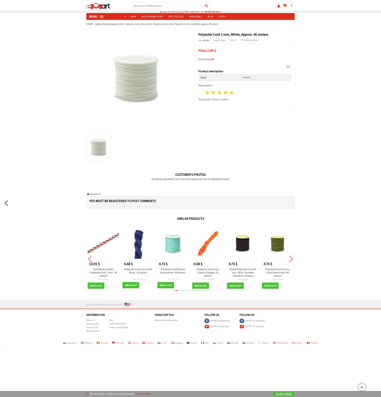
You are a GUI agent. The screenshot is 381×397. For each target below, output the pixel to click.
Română (104, 343)
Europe (193, 343)
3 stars (220, 92)
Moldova (314, 343)
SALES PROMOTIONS (152, 16)
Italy (207, 343)
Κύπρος (265, 343)
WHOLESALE (195, 16)
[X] (87, 393)
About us (90, 320)
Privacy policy (92, 323)
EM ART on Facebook (220, 320)
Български (72, 343)
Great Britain (282, 343)
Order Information (118, 323)
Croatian (150, 343)
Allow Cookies (284, 394)
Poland (220, 343)
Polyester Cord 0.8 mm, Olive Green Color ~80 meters (243, 272)
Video (222, 16)
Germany (120, 343)
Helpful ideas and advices (166, 320)
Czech (164, 343)
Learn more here (143, 393)
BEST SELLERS (176, 16)
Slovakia (234, 343)
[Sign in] (278, 6)
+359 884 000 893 (211, 12)
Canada (299, 343)
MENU (93, 16)
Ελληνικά (89, 343)
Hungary (178, 343)
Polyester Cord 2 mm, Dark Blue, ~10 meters (103, 271)
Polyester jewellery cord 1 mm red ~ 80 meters (278, 271)
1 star (207, 92)
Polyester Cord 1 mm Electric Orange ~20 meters (173, 272)
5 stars (232, 92)
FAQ (111, 320)
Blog (210, 16)
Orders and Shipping (119, 327)
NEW (133, 16)
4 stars (225, 92)
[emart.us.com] (98, 5)
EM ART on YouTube (219, 326)
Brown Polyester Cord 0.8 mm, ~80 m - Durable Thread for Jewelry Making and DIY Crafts (208, 272)
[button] (173, 290)
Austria (135, 343)
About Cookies (93, 330)
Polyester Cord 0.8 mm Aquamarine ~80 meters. (138, 271)
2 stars (213, 92)
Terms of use (92, 327)
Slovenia (250, 343)
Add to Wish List (251, 40)
